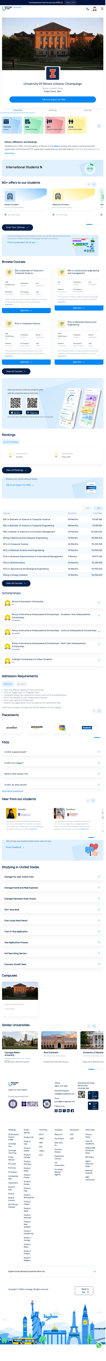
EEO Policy (89, 1157)
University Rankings (10, 442)
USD (87, 508)
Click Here (7, 707)
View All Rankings (14, 470)
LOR (71, 1134)
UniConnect (13, 1183)
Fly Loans (12, 1164)
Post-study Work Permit (16, 920)
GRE (41, 1143)
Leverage (28, 1289)
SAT (41, 1147)
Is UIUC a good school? (15, 752)
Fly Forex (12, 1168)
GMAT (41, 1139)
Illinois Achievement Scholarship (27, 601)
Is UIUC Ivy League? (14, 763)
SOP (71, 1139)
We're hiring (17, 7)
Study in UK (28, 1137)
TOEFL (41, 1151)
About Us (58, 1134)
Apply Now (24, 310)
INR (98, 508)
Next (99, 126)
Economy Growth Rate (15, 964)
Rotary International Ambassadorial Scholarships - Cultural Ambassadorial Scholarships (54, 630)
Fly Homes (12, 1172)
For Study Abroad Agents (59, 1172)
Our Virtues (59, 1139)
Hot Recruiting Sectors (15, 953)
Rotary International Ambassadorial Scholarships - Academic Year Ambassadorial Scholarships (51, 616)
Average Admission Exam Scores (20, 899)
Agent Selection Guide (89, 1164)
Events (11, 1194)
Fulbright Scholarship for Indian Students (32, 659)
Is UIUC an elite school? (15, 785)
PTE (41, 1155)
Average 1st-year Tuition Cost (19, 877)
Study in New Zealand (27, 1224)
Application (8, 684)
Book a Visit (70, 2)
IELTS (41, 1134)
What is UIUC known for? (16, 774)
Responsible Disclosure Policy (90, 1150)
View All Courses (14, 371)
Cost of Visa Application (16, 931)
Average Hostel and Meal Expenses (21, 888)
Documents (21, 684)
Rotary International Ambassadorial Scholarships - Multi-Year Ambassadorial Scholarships (49, 645)
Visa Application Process (16, 942)
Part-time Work (11, 909)
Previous (88, 184)
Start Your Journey (15, 227)
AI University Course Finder (13, 1137)
